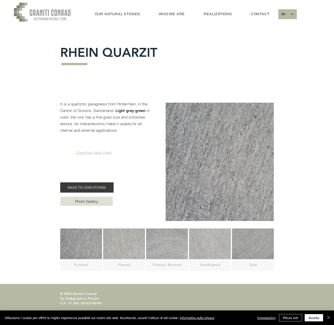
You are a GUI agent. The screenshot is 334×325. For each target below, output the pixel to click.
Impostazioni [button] (266, 317)
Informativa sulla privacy (197, 317)
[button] (86, 201)
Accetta (314, 317)
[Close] (328, 317)
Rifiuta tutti (290, 317)
